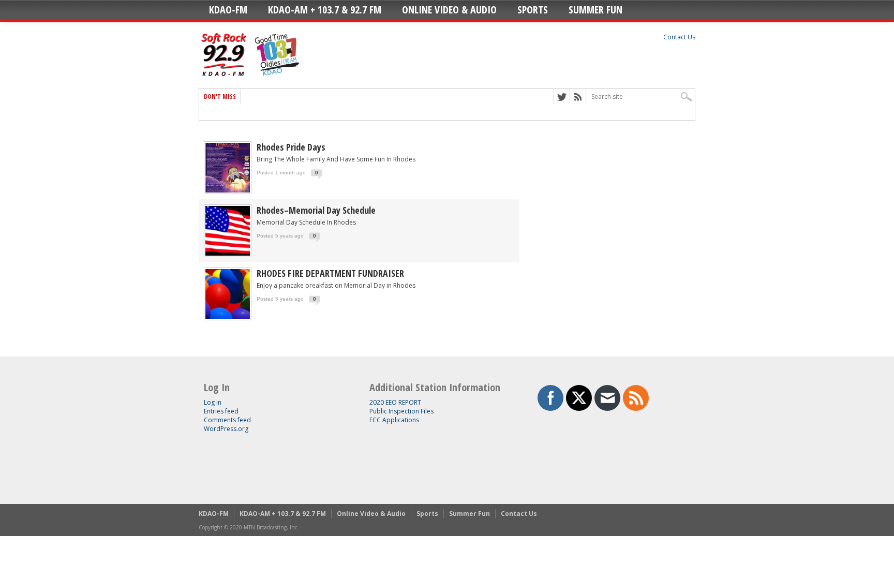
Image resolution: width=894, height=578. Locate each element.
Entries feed (221, 411)
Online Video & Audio (449, 10)
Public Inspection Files (401, 411)
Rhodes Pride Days (291, 147)
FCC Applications (394, 420)
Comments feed (227, 420)
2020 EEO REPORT (395, 402)
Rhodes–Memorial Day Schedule (316, 210)
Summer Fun (595, 10)
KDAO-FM (228, 10)
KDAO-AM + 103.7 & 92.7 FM (324, 10)
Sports (532, 10)
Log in (212, 402)
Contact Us (679, 37)
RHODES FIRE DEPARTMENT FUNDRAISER (330, 273)
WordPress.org (226, 428)
